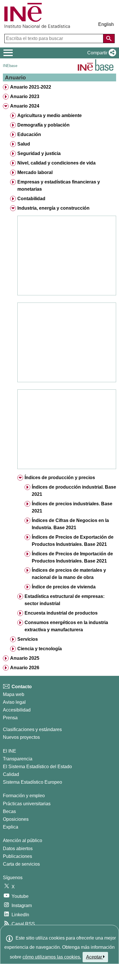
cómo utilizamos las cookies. (52, 957)
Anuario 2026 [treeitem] (24, 667)
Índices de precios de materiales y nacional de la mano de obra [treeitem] (69, 574)
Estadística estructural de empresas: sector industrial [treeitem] (65, 600)
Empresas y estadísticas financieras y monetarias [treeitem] (58, 185)
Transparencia (17, 758)
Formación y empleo (24, 795)
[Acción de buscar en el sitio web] (109, 38)
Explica (10, 827)
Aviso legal (14, 702)
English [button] (106, 24)
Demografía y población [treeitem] (43, 125)
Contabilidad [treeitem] (31, 198)
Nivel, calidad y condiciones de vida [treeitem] (56, 162)
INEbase (10, 66)
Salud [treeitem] (23, 143)
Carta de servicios (21, 864)
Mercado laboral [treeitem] (35, 172)
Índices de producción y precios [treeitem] (60, 477)
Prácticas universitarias (27, 803)
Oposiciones (16, 819)
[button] (100, 53)
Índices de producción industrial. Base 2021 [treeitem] (74, 491)
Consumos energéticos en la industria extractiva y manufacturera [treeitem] (66, 626)
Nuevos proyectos (21, 737)
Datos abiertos (18, 848)
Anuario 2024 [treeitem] (24, 106)
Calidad (11, 774)
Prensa (10, 717)
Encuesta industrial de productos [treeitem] (61, 613)
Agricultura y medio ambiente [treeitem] (49, 115)
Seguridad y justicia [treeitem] (39, 153)
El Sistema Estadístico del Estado (37, 766)
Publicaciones (17, 856)
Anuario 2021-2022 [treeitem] (30, 87)
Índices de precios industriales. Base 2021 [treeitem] (72, 507)
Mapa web (13, 694)
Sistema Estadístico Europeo (32, 782)
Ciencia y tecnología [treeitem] (39, 648)
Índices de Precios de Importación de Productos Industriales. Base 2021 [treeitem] (72, 557)
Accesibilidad (17, 709)
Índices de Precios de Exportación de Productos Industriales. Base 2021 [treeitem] (73, 541)
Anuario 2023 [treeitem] (24, 96)
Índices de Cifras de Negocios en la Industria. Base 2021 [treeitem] (70, 524)
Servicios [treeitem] (27, 639)
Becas (9, 811)
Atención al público (22, 840)
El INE (9, 751)
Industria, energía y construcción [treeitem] (53, 208)
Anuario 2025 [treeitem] (24, 658)
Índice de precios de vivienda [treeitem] (64, 586)
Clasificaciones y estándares (32, 729)
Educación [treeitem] (29, 134)
